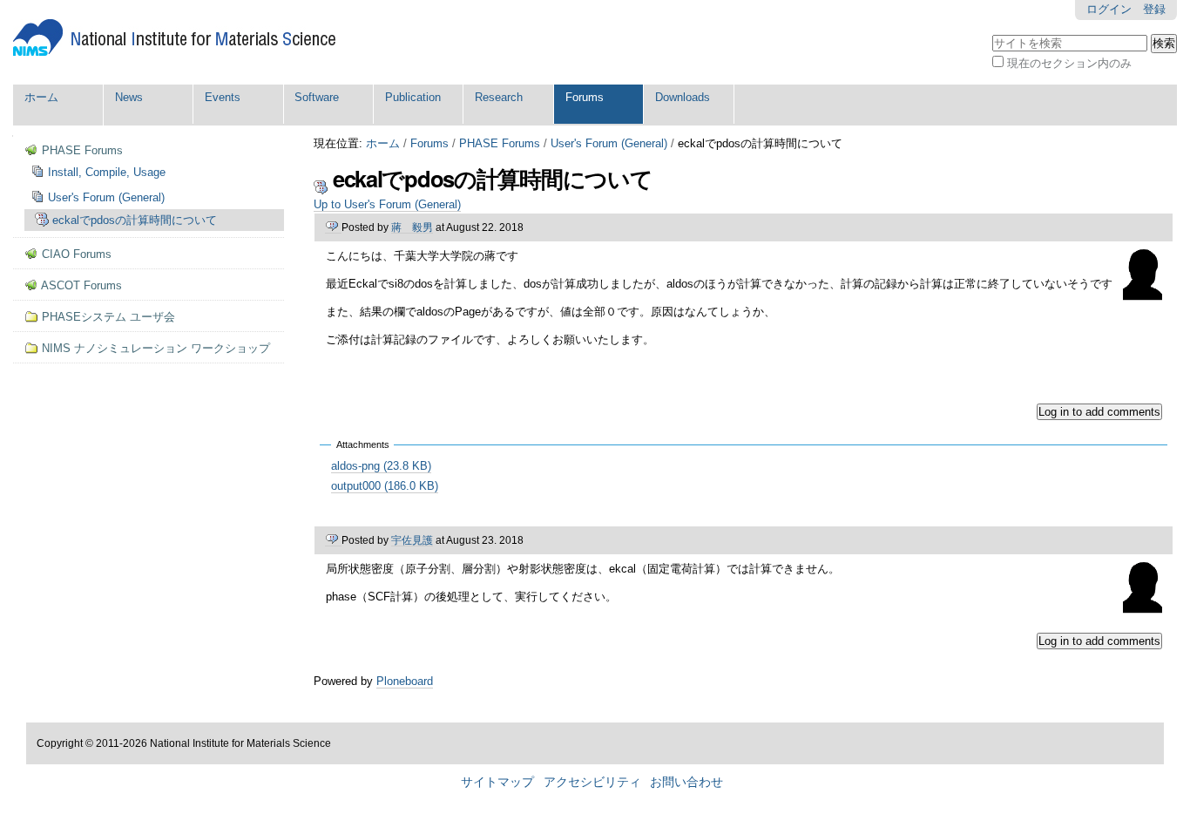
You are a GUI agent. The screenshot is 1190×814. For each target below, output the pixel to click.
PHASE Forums (499, 143)
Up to (387, 204)
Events (222, 97)
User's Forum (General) (609, 143)
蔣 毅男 (412, 227)
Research (499, 97)
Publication (413, 97)
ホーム (41, 97)
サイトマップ (497, 782)
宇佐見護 (412, 540)
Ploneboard (404, 681)
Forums (584, 97)
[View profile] (1142, 294)
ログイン (1109, 9)
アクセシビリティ (592, 782)
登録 (1154, 9)
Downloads (682, 97)
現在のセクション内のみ (1069, 63)
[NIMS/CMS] (174, 38)
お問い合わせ (686, 782)
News (129, 97)
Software (316, 97)
